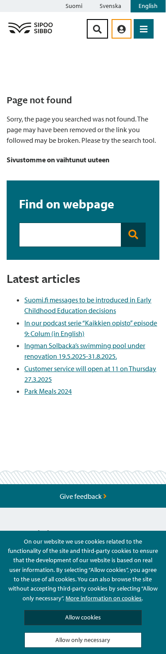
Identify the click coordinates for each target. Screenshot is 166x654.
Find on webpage (66, 203)
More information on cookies (104, 598)
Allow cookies (83, 617)
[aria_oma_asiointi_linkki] (121, 29)
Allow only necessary (82, 640)
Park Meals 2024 (48, 391)
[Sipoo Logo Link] (30, 32)
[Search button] (133, 235)
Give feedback (81, 496)
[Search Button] (97, 29)
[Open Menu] (144, 29)
